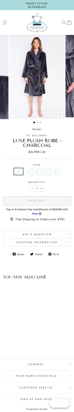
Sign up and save (36, 399)
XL (55, 171)
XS (18, 171)
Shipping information (37, 242)
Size (37, 164)
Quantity (37, 182)
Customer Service (36, 387)
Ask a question (37, 234)
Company (36, 364)
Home (36, 129)
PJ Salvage (37, 135)
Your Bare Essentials (36, 375)
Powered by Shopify (37, 408)
